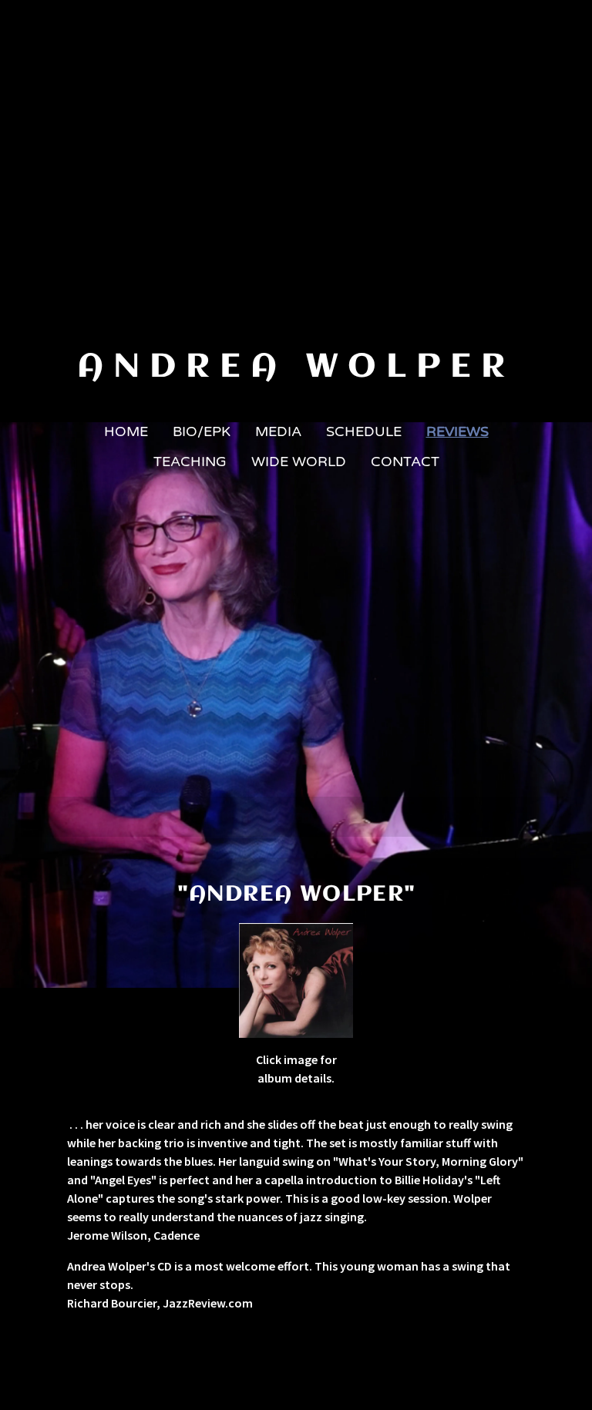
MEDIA (278, 431)
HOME (126, 431)
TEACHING (190, 461)
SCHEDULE (364, 431)
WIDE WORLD (298, 461)
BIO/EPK (201, 431)
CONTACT (405, 461)
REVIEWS (457, 431)
